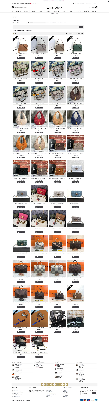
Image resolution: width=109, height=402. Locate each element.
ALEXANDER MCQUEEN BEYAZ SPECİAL (82, 379)
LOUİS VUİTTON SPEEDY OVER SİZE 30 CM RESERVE (75, 302)
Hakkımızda (49, 390)
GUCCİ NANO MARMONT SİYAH (39, 228)
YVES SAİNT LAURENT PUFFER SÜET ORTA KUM (75, 153)
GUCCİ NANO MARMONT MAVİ (75, 203)
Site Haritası (49, 396)
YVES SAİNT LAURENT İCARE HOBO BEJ (21, 128)
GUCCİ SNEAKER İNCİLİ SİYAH (60, 372)
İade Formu (66, 391)
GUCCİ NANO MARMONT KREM (57, 203)
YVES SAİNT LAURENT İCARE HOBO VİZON (39, 153)
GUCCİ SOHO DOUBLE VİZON (57, 53)
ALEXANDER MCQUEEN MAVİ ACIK (82, 365)
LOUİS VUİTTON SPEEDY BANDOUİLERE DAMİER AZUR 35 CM (57, 277)
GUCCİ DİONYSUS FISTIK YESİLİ (21, 78)
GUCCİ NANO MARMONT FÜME (21, 203)
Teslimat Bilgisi (49, 391)
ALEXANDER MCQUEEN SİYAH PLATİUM (82, 374)
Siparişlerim (66, 392)
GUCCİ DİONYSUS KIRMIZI (39, 78)
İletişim (48, 395)
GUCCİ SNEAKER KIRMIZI (60, 365)
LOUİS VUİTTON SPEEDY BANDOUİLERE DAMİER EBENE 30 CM (75, 277)
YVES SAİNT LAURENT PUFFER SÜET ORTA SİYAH (21, 178)
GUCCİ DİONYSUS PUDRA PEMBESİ (75, 78)
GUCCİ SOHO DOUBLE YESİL (75, 53)
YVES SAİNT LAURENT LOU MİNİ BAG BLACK (75, 327)
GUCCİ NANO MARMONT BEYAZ (75, 178)
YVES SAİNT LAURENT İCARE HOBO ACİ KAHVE (75, 103)
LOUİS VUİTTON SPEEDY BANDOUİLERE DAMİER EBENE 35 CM (21, 302)
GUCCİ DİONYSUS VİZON (57, 103)
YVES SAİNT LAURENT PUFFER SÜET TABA (57, 178)
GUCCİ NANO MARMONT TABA (57, 228)
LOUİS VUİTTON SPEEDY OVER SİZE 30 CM (57, 302)
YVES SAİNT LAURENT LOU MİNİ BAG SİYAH (39, 352)
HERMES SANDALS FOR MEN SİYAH (18, 373)
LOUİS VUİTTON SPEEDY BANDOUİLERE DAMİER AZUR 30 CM (39, 277)
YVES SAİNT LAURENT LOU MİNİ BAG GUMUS (21, 352)
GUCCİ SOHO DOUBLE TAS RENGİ (39, 53)
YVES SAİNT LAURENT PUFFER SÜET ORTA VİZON (39, 178)
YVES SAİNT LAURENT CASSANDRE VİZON (18, 377)
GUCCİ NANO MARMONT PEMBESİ (21, 228)
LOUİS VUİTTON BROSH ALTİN (21, 327)
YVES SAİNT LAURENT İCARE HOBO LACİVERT (75, 128)
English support (16, 396)
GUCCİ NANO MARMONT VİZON (75, 228)
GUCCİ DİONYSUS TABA (39, 103)
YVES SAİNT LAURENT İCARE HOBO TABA (21, 153)
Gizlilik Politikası (50, 392)
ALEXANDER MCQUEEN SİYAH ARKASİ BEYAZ (82, 370)
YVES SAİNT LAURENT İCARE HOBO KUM (57, 128)
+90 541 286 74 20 (17, 390)
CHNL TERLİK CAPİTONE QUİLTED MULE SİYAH (57, 327)
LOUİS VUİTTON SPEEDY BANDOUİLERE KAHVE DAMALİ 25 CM (39, 302)
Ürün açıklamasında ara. (62, 22)
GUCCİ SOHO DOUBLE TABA (21, 53)
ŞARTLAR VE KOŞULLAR (51, 394)
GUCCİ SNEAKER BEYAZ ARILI (60, 376)
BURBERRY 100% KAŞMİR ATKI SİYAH (18, 369)
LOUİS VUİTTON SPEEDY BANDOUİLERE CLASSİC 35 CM (21, 277)
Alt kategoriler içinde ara (52, 22)
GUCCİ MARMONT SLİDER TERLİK (60, 369)
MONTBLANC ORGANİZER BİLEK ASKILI (39, 365)
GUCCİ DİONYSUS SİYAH (21, 103)
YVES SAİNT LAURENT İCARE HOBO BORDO (39, 128)
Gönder (94, 393)
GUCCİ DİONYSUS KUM (57, 78)
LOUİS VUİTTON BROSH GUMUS (39, 327)
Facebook (66, 395)
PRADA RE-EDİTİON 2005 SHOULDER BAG (18, 365)
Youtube (65, 396)
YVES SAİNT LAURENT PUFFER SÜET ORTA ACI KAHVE (57, 153)
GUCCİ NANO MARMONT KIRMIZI (39, 203)
